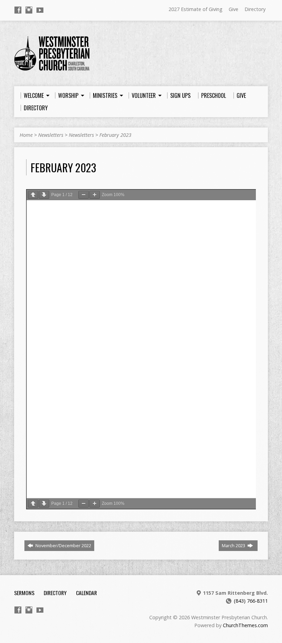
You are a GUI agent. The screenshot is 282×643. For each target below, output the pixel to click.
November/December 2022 (62, 545)
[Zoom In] (94, 195)
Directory (255, 9)
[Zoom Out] (83, 195)
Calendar (86, 593)
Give (233, 9)
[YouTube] (39, 10)
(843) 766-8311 (251, 601)
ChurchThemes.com (245, 625)
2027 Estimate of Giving (196, 9)
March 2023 (234, 545)
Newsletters (50, 135)
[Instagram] (28, 10)
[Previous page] (33, 195)
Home (26, 135)
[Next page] (44, 195)
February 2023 (115, 135)
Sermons (24, 593)
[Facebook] (17, 10)
